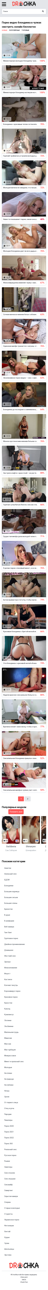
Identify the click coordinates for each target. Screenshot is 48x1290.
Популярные (14, 30)
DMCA (24, 1280)
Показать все (16, 812)
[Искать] (43, 11)
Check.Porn (24, 1282)
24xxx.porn (24, 1277)
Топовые (25, 30)
